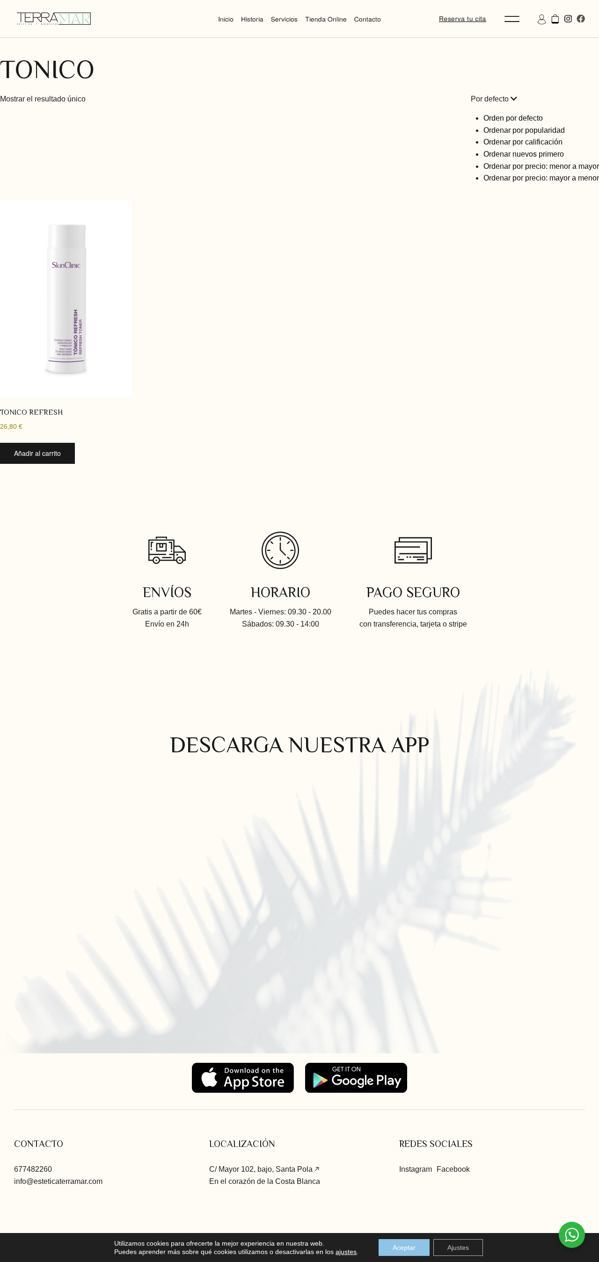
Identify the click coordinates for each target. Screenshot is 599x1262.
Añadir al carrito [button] (37, 453)
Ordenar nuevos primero (523, 154)
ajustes (346, 1251)
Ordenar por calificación (522, 142)
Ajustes (458, 1247)
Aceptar (404, 1247)
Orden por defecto (513, 118)
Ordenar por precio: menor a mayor (541, 166)
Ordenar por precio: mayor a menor (541, 178)
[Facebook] (581, 18)
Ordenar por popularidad (524, 130)
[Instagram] (568, 18)
